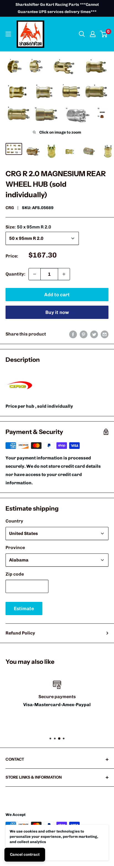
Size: (28, 227)
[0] (103, 34)
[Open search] (82, 34)
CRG (10, 207)
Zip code (15, 574)
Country (14, 521)
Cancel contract (25, 854)
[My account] (92, 34)
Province (15, 547)
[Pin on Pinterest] (83, 334)
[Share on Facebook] (73, 334)
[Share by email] (104, 334)
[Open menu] (8, 34)
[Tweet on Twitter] (94, 334)
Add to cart (57, 294)
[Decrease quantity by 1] (34, 274)
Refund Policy (20, 633)
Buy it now (57, 312)
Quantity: (15, 274)
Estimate (24, 608)
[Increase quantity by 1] (64, 274)
